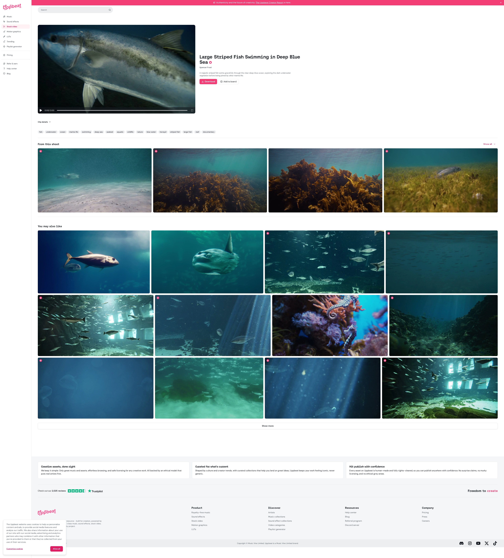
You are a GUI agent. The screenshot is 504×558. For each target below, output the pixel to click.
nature (140, 132)
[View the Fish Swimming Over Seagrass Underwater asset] (440, 180)
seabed (110, 132)
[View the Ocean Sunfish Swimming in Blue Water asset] (207, 262)
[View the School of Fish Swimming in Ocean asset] (441, 262)
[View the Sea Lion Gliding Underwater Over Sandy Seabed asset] (94, 180)
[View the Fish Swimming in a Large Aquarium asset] (95, 325)
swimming (86, 132)
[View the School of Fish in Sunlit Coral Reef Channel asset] (443, 325)
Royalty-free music (200, 512)
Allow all (56, 549)
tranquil (163, 132)
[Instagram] (470, 543)
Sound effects (198, 516)
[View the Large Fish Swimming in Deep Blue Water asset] (93, 262)
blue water (151, 132)
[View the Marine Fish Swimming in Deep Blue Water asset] (95, 388)
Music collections (276, 516)
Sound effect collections (280, 521)
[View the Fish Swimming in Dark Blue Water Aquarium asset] (322, 388)
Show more (268, 426)
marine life (73, 132)
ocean (62, 132)
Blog (347, 516)
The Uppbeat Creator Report (269, 2)
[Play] (41, 110)
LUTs (193, 529)
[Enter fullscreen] (192, 110)
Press (424, 516)
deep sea (99, 132)
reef (197, 132)
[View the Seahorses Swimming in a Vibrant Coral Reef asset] (330, 325)
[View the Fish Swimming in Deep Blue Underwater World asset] (324, 262)
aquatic (120, 132)
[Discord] (461, 543)
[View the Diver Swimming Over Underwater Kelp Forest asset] (325, 180)
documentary (208, 132)
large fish (188, 132)
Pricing (425, 512)
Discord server (352, 525)
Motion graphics (199, 525)
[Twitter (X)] (487, 543)
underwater (51, 132)
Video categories (276, 525)
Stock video (197, 521)
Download (210, 81)
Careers (426, 521)
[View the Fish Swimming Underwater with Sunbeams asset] (212, 325)
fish (40, 132)
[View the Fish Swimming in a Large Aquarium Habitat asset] (440, 388)
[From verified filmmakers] (63, 208)
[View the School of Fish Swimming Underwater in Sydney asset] (209, 388)
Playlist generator (276, 529)
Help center (350, 512)
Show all (487, 144)
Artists (271, 512)
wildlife (130, 132)
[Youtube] (478, 543)
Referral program (353, 521)
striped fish (175, 132)
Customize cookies (14, 549)
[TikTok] (495, 543)
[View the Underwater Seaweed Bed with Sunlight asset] (210, 180)
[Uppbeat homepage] (15, 7)
